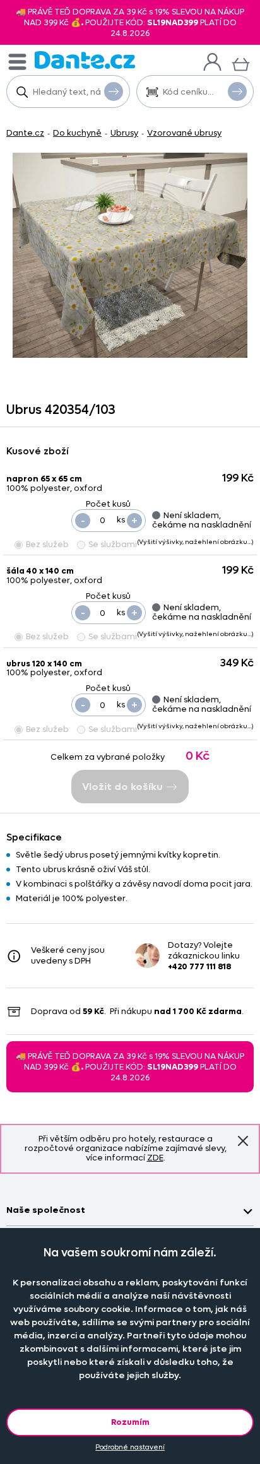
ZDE (155, 1157)
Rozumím (130, 1422)
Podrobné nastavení (130, 1447)
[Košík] (241, 62)
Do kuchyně (77, 132)
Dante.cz (25, 132)
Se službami (112, 544)
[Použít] (237, 91)
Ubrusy (124, 132)
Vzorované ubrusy (184, 132)
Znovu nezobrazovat (243, 1141)
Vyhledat (113, 91)
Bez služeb (47, 544)
